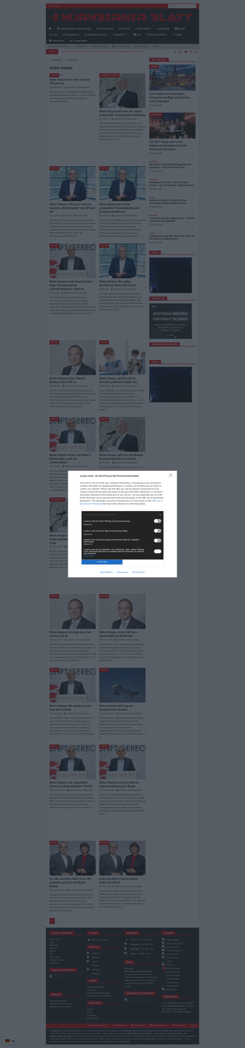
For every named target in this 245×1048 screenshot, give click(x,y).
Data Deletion (106, 572)
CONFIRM (102, 562)
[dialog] (122, 524)
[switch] (157, 521)
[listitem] (122, 514)
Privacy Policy (138, 572)
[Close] (171, 476)
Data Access (122, 572)
